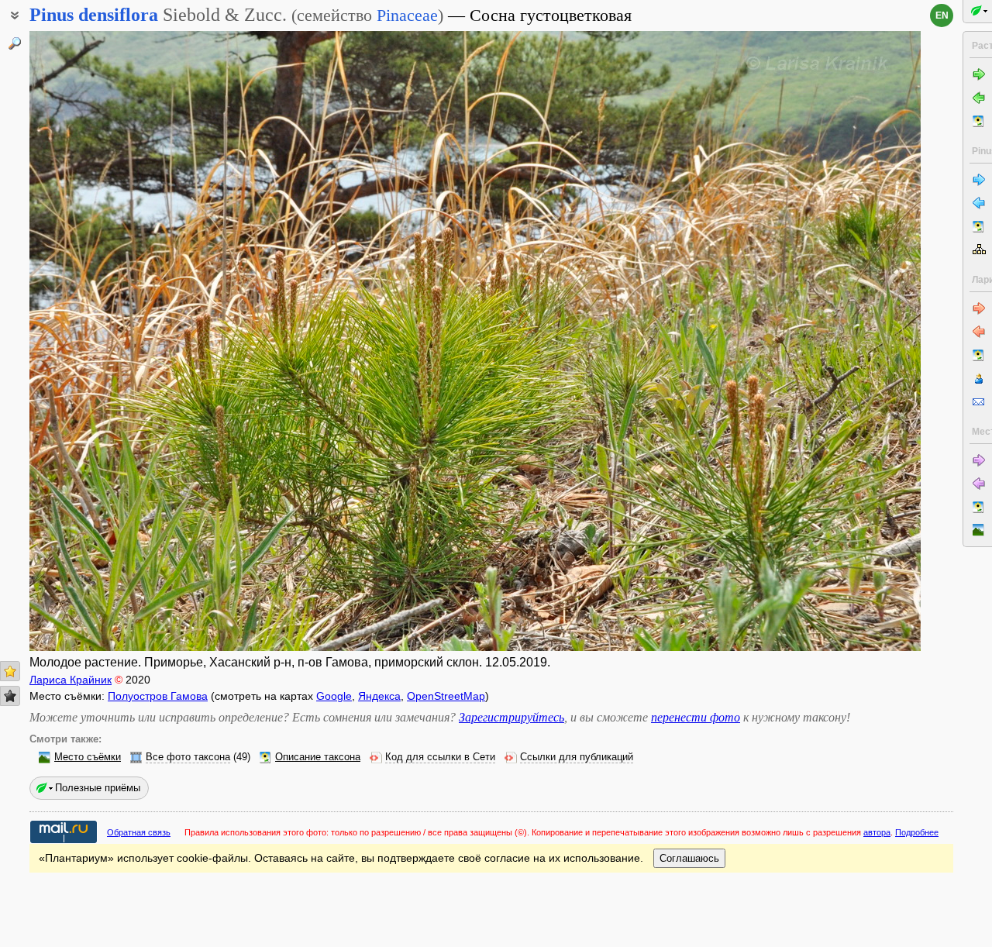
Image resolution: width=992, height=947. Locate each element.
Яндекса (379, 696)
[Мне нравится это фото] (10, 671)
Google (334, 696)
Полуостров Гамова (158, 696)
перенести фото (695, 717)
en (942, 15)
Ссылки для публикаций (576, 757)
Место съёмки (87, 757)
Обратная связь (138, 832)
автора (876, 832)
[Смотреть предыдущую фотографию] (122, 341)
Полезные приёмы (97, 788)
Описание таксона (317, 757)
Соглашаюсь (689, 858)
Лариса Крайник (70, 679)
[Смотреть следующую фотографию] (828, 341)
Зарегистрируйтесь (511, 717)
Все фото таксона (188, 757)
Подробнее (917, 832)
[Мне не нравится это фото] (10, 696)
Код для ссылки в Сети (440, 757)
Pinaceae (407, 15)
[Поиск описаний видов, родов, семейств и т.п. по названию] (14, 43)
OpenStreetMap (446, 696)
